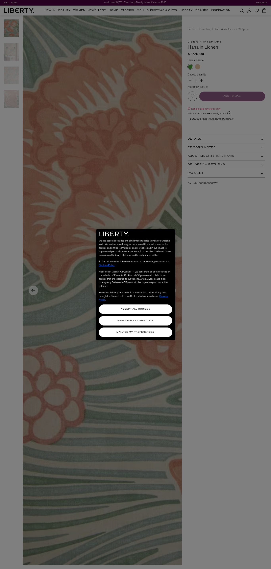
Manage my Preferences (135, 332)
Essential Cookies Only (135, 321)
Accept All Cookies (136, 309)
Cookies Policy (106, 265)
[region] (135, 284)
